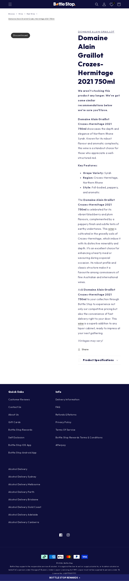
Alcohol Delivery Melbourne (24, 484)
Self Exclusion (16, 437)
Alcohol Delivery (17, 469)
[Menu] (10, 4)
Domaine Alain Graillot (96, 31)
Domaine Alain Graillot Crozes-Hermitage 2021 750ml (31, 19)
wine (111, 228)
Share (85, 349)
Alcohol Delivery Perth (21, 491)
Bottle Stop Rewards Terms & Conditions (79, 437)
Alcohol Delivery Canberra (23, 522)
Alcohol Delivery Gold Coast (24, 507)
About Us (13, 414)
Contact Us (14, 407)
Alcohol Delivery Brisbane (23, 499)
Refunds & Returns (66, 414)
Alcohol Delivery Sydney (22, 476)
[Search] (96, 4)
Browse (11, 14)
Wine (20, 14)
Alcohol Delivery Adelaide (23, 514)
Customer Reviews (19, 399)
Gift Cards (14, 422)
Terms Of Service (66, 429)
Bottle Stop (68, 563)
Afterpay (61, 445)
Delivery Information (68, 399)
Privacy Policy (63, 422)
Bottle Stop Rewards (20, 429)
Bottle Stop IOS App (19, 445)
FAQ (58, 407)
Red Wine (31, 14)
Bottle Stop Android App (22, 452)
